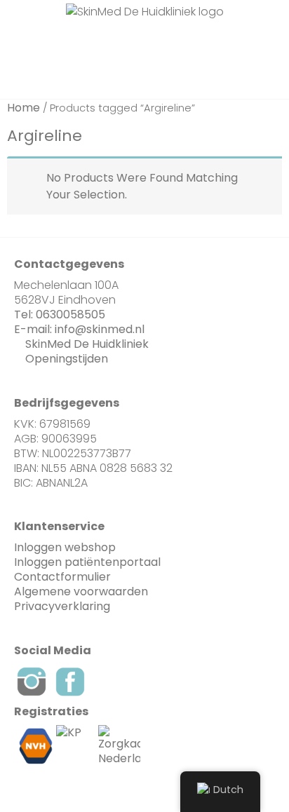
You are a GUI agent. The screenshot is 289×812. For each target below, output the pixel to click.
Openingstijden (66, 359)
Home (23, 108)
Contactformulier (62, 577)
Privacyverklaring (62, 606)
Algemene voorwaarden (81, 591)
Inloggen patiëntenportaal (87, 562)
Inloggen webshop (65, 547)
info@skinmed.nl (99, 329)
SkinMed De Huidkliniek (87, 344)
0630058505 (70, 314)
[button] (99, 42)
